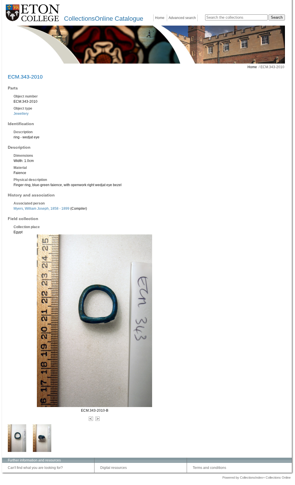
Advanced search (182, 18)
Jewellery (21, 114)
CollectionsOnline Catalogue (103, 18)
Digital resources (113, 468)
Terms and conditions (209, 468)
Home (159, 18)
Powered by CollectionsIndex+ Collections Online (256, 477)
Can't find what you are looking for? (35, 468)
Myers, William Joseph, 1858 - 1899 (41, 209)
